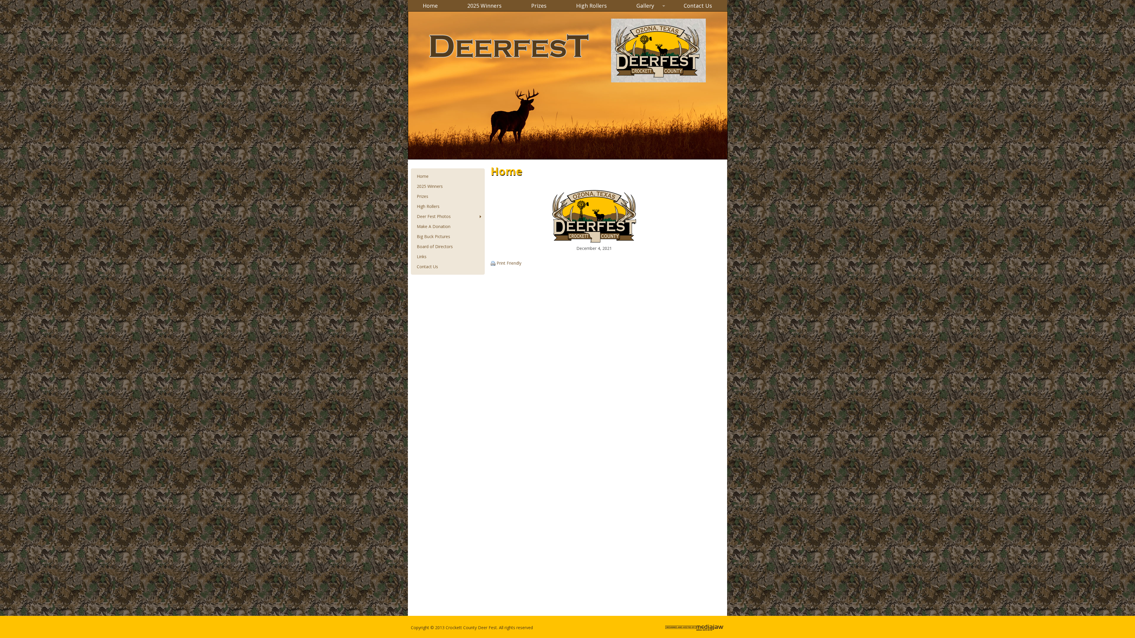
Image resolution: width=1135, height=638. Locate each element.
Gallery (638, 6)
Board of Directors (435, 246)
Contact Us (698, 5)
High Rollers (591, 5)
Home (430, 5)
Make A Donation (433, 226)
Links (422, 256)
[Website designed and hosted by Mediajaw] (694, 631)
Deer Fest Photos (431, 217)
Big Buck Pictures (433, 236)
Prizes (539, 5)
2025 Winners (484, 5)
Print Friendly (509, 263)
